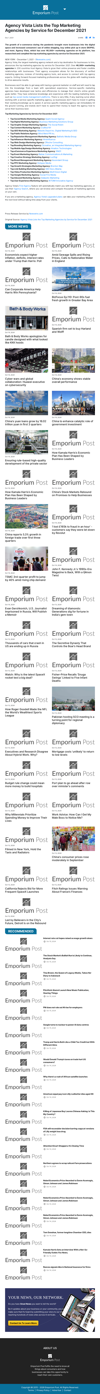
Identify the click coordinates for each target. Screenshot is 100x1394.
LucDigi (53, 157)
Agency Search (21, 188)
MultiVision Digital (58, 172)
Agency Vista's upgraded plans (48, 196)
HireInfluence (49, 139)
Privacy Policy (43, 1390)
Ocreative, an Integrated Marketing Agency (61, 145)
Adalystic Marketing (50, 178)
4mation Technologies (61, 148)
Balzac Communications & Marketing (55, 154)
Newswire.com (43, 59)
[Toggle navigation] (65, 9)
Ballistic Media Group (66, 136)
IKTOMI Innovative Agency (61, 180)
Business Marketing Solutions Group (56, 121)
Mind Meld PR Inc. (46, 133)
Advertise (56, 1390)
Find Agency (25, 186)
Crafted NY (46, 127)
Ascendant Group (60, 160)
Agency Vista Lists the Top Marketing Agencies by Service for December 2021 (56, 219)
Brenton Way (57, 166)
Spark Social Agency (54, 119)
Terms (31, 1390)
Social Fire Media (48, 175)
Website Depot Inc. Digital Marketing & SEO (57, 130)
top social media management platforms (31, 97)
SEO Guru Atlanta (53, 169)
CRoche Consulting (54, 142)
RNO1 (58, 151)
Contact (67, 1390)
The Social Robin (55, 124)
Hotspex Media (44, 163)
